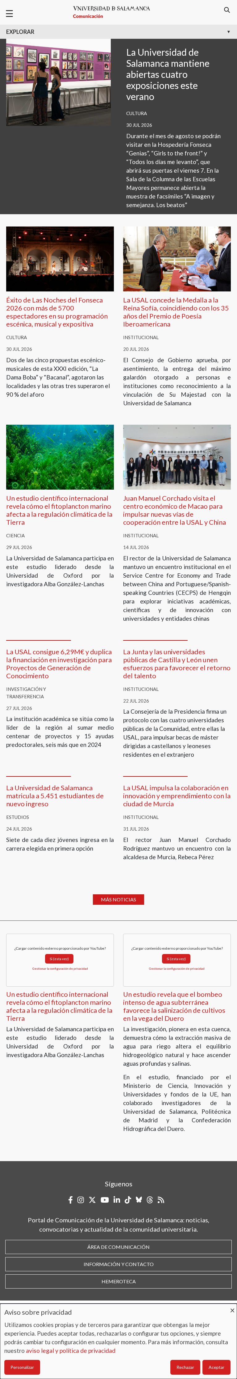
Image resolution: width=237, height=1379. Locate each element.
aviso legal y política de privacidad (70, 1350)
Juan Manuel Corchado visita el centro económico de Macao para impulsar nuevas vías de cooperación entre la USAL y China (174, 510)
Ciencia (15, 535)
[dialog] (118, 1341)
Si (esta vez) (59, 959)
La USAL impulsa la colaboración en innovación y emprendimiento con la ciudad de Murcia (177, 796)
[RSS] (161, 1199)
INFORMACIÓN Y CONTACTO (119, 1264)
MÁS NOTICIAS (118, 899)
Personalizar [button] (22, 1367)
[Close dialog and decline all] (232, 1307)
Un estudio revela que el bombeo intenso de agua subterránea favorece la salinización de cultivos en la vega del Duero (174, 1006)
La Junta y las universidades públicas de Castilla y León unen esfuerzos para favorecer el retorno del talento (177, 663)
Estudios (17, 817)
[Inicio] (114, 12)
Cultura (136, 113)
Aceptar (216, 1367)
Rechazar (185, 1367)
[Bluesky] (139, 1199)
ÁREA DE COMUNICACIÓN (118, 1247)
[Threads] (150, 1199)
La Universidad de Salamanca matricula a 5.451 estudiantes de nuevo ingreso (55, 796)
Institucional (141, 337)
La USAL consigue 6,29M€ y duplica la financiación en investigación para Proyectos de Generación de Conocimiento (59, 663)
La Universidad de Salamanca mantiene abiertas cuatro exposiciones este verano (168, 74)
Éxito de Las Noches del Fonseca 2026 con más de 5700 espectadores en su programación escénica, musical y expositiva (57, 312)
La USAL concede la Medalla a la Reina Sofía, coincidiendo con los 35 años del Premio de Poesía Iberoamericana (176, 312)
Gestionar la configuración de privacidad (60, 968)
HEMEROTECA (119, 1281)
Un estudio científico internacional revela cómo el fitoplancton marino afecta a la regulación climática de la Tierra (59, 510)
